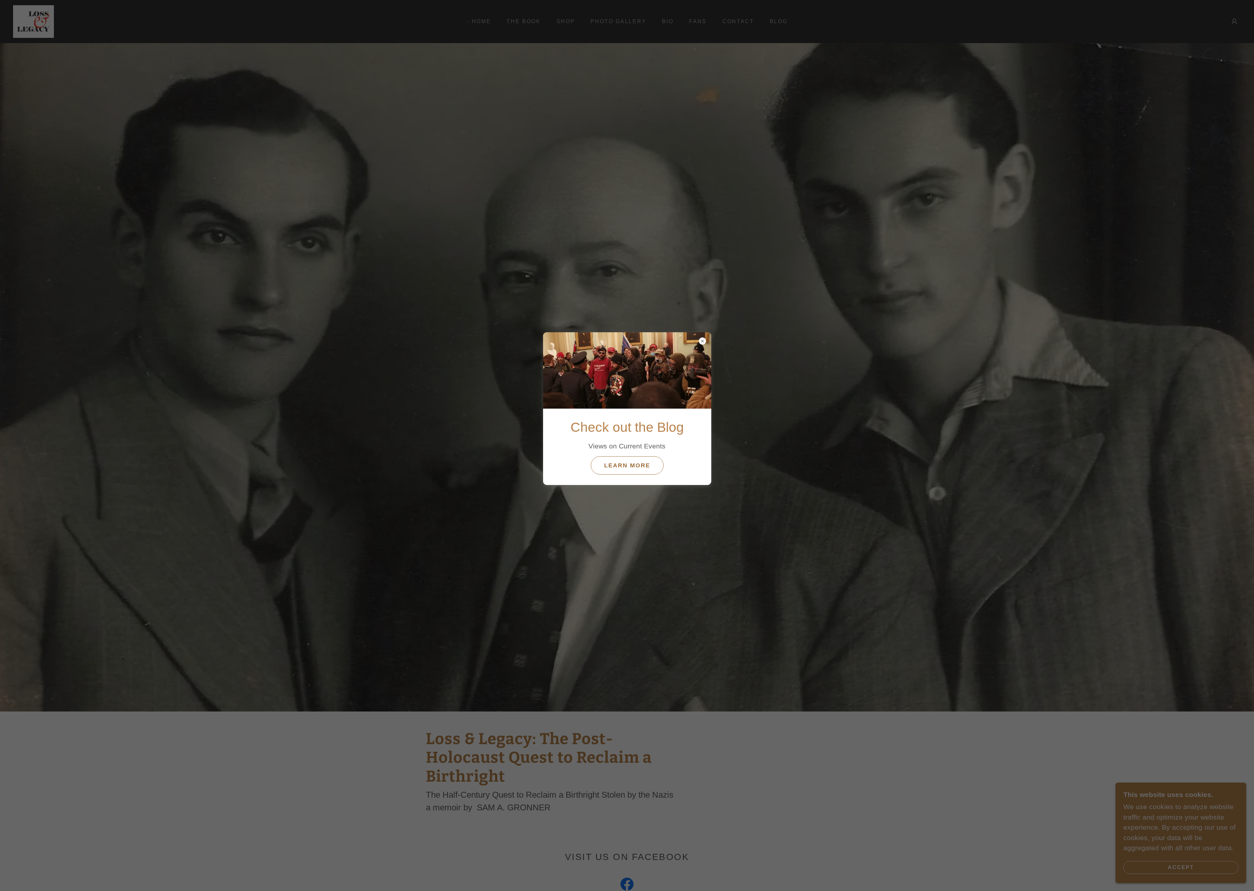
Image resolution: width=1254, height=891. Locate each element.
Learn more (627, 465)
